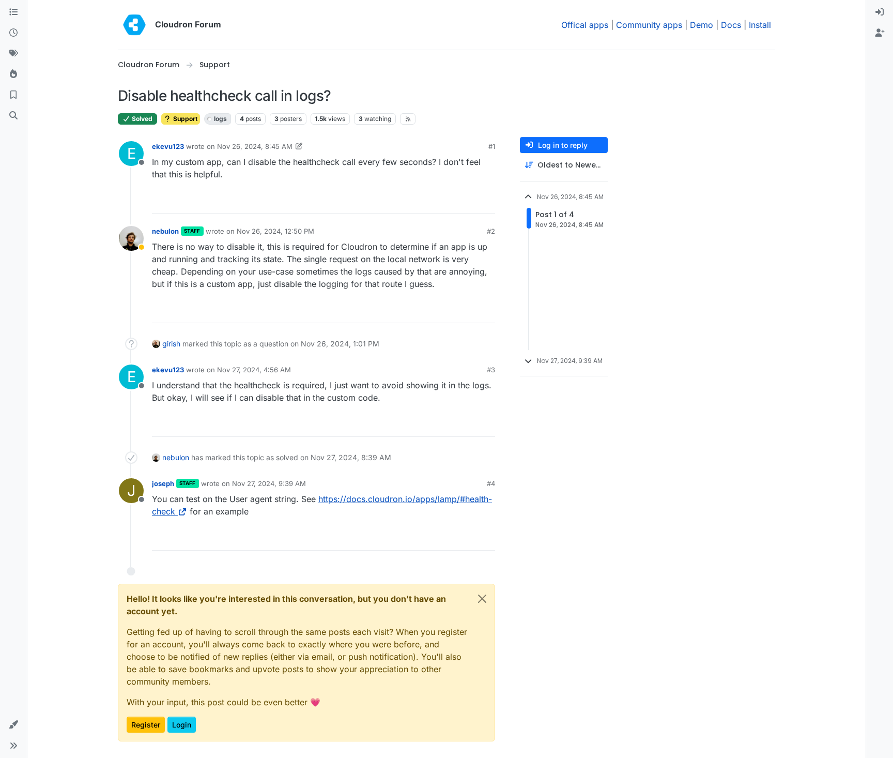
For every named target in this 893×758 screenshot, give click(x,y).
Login (181, 724)
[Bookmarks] (13, 95)
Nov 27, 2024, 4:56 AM (254, 370)
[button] (13, 725)
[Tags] (13, 54)
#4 (491, 483)
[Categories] (13, 12)
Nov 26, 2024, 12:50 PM (275, 231)
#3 (491, 370)
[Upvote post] (469, 201)
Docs (731, 25)
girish (171, 343)
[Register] (879, 33)
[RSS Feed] (408, 119)
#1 (491, 146)
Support (184, 119)
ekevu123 (168, 146)
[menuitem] (879, 12)
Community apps (649, 25)
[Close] (482, 598)
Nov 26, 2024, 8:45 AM (254, 146)
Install (760, 25)
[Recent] (13, 33)
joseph (163, 483)
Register (145, 724)
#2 (491, 231)
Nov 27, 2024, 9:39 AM (269, 483)
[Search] (13, 116)
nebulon (165, 231)
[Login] (879, 12)
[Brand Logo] (134, 24)
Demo (701, 25)
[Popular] (13, 74)
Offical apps (584, 25)
